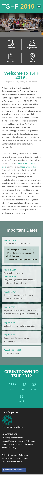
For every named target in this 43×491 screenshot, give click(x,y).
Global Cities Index (28, 167)
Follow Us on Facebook (14, 470)
